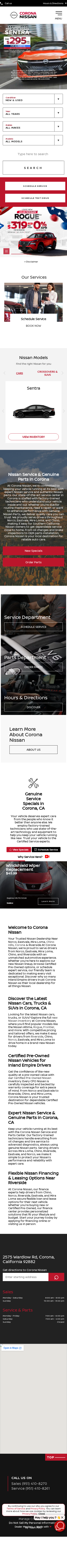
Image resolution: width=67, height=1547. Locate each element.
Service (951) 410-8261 (31, 1488)
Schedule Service (33, 627)
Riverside (37, 1036)
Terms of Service (16, 1508)
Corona (20, 945)
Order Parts (33, 562)
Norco (12, 1039)
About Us (34, 750)
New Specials (33, 551)
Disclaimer (10, 903)
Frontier (48, 1027)
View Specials (21, 849)
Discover (33, 707)
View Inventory (33, 325)
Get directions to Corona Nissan (25, 1270)
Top (51, 1457)
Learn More (48, 901)
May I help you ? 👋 (47, 1517)
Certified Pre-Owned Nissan (32, 1078)
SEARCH (33, 168)
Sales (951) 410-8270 (29, 1484)
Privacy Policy (37, 1508)
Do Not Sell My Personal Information (33, 1522)
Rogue (37, 1027)
